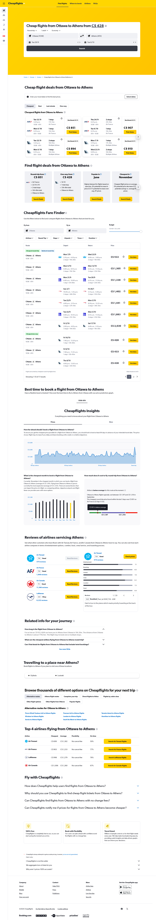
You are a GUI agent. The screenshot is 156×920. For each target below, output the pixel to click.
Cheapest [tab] (30, 106)
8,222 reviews (42, 600)
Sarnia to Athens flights (33, 719)
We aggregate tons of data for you (39, 865)
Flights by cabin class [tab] (111, 696)
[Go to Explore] (4, 29)
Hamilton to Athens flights (111, 716)
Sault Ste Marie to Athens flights (75, 719)
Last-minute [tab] (50, 106)
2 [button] (133, 377)
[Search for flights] (4, 10)
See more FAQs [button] (64, 649)
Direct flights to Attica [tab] (90, 696)
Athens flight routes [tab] (52, 696)
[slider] (141, 231)
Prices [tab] (53, 422)
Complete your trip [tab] (71, 696)
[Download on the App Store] (125, 892)
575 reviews (41, 562)
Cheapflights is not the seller (37, 861)
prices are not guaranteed (70, 854)
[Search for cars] (4, 20)
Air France (40, 568)
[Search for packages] (4, 25)
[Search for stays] (4, 15)
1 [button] (129, 377)
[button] (3, 3)
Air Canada (41, 580)
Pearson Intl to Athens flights (73, 713)
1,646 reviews (42, 574)
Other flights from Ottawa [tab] (55, 702)
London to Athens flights (72, 716)
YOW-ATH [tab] (82, 400)
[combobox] (32, 30)
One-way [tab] (63, 106)
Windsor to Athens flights (34, 716)
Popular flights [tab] (75, 702)
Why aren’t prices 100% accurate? (39, 869)
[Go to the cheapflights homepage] (16, 3)
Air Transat (40, 555)
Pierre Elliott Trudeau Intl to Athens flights (40, 713)
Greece (39, 77)
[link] (38, 199)
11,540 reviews (42, 587)
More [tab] (111, 422)
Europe (32, 77)
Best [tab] (40, 106)
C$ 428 (98, 26)
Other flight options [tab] (34, 702)
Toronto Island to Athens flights (113, 713)
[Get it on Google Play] (125, 887)
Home (25, 77)
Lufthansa (40, 593)
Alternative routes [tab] (33, 696)
